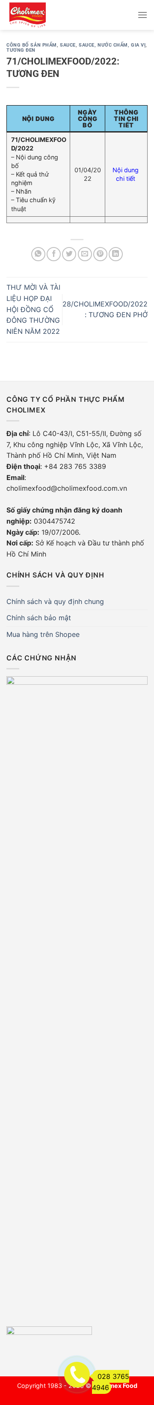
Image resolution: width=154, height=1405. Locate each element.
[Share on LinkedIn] (116, 254)
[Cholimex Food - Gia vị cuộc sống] (32, 15)
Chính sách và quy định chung (55, 601)
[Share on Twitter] (69, 254)
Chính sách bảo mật (38, 617)
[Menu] (142, 14)
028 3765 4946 (110, 1382)
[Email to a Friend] (85, 254)
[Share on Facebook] (54, 254)
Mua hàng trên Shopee (43, 634)
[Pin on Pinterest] (100, 254)
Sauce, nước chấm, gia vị (112, 45)
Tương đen (21, 50)
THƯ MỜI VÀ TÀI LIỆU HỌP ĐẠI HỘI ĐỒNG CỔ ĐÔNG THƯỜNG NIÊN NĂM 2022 (33, 309)
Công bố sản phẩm (31, 45)
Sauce (68, 45)
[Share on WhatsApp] (38, 254)
